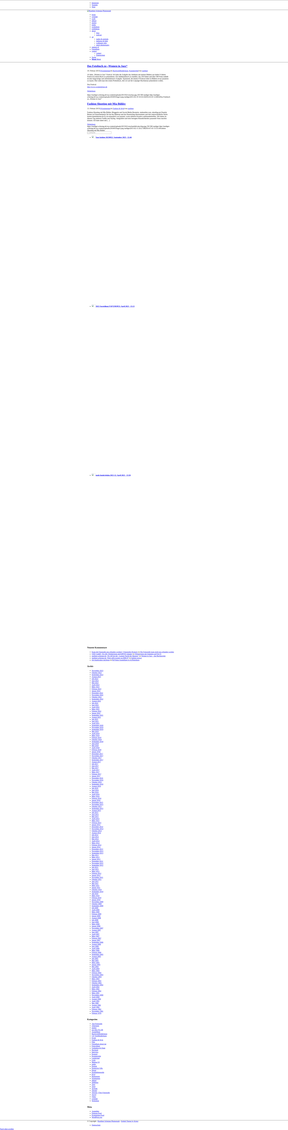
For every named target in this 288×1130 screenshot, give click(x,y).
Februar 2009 (96, 914)
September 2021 (97, 715)
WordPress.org (97, 1117)
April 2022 (95, 707)
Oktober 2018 (97, 740)
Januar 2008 (96, 926)
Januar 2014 (96, 847)
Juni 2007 (95, 932)
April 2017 (95, 770)
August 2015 (96, 810)
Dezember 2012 (97, 861)
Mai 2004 (95, 967)
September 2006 (97, 942)
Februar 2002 (96, 991)
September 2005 (97, 954)
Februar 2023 (96, 689)
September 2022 (97, 699)
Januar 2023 (96, 691)
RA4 (93, 1074)
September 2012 (97, 865)
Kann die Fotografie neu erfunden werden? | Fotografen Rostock (115, 652)
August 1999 (96, 999)
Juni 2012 (95, 869)
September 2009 (97, 906)
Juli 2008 (95, 920)
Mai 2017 (95, 768)
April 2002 (95, 987)
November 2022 (97, 695)
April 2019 (95, 733)
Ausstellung (96, 1032)
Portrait (94, 1066)
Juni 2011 (95, 881)
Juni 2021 (95, 721)
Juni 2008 (95, 922)
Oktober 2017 (97, 758)
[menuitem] (146, 15)
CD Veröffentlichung (99, 1036)
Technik (94, 1089)
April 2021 (95, 723)
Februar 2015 (96, 823)
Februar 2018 (96, 750)
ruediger (145, 71)
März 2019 (95, 735)
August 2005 (96, 956)
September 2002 (97, 985)
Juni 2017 (95, 766)
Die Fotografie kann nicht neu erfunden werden (157, 652)
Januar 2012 (96, 875)
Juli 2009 (95, 908)
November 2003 (97, 975)
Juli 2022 (95, 703)
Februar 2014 (96, 845)
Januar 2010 (96, 900)
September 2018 (97, 742)
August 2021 (96, 717)
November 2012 (97, 863)
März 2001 (95, 993)
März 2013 (95, 857)
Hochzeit (95, 1050)
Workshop (95, 1101)
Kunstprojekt (133, 71)
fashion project (136, 658)
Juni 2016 (95, 790)
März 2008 (95, 924)
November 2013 (97, 851)
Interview (95, 1052)
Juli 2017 (95, 764)
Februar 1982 (96, 1009)
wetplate (95, 1099)
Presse (94, 1070)
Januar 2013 (96, 859)
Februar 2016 (96, 798)
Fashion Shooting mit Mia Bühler (106, 103)
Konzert (94, 1054)
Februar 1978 (96, 1013)
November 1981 (97, 1011)
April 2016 (95, 794)
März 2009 (95, 912)
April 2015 (95, 819)
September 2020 (97, 725)
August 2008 (96, 918)
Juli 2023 (95, 679)
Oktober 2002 (97, 983)
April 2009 (95, 910)
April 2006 (95, 948)
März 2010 (95, 896)
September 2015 (97, 808)
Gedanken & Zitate (98, 1048)
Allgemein (95, 1026)
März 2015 (95, 821)
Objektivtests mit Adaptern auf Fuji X (148, 654)
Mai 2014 (95, 839)
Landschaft (96, 1058)
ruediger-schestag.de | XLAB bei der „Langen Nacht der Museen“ (115, 656)
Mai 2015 (95, 817)
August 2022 (96, 701)
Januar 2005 (96, 965)
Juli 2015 (95, 813)
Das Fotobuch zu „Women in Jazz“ (107, 66)
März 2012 (95, 871)
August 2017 (96, 762)
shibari (94, 1080)
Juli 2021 (95, 719)
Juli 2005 (95, 958)
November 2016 (97, 780)
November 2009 (97, 902)
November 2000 (97, 995)
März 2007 (95, 936)
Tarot (93, 1087)
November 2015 (97, 804)
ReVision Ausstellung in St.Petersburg (125, 660)
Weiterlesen (91, 91)
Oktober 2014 (97, 831)
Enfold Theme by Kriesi (129, 1121)
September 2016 (97, 784)
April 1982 (95, 1007)
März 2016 (95, 796)
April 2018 (95, 748)
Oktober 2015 (97, 806)
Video (94, 1097)
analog (94, 1028)
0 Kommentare (105, 71)
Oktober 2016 (97, 782)
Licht (93, 1060)
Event (94, 1038)
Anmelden (95, 1111)
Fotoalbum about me (99, 1044)
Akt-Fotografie (97, 1024)
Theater (94, 1091)
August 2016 (96, 786)
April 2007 (95, 934)
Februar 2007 (96, 938)
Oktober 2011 (96, 879)
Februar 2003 (96, 981)
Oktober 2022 (97, 697)
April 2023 (95, 685)
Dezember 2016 (97, 778)
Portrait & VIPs (97, 1068)
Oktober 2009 (97, 904)
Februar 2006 (96, 952)
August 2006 (96, 944)
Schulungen (96, 1078)
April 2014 (95, 841)
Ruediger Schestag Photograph (109, 1121)
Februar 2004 (96, 973)
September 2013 (97, 853)
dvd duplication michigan (101, 660)
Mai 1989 (95, 1003)
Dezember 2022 (97, 693)
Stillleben (95, 1082)
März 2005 (95, 963)
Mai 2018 (95, 746)
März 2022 (95, 709)
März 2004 (95, 971)
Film (93, 1042)
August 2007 (96, 930)
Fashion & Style (118, 108)
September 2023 (97, 675)
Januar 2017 (96, 776)
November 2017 (97, 756)
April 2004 (95, 969)
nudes (94, 1064)
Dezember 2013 (97, 849)
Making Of (96, 1062)
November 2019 (97, 727)
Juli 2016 (95, 788)
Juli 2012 (95, 867)
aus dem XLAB (97, 1030)
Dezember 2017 (97, 754)
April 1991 (95, 1001)
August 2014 (96, 833)
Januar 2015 (96, 825)
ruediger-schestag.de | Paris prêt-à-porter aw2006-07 (110, 658)
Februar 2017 (96, 774)
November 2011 (97, 877)
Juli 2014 (95, 835)
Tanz (93, 1085)
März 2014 (95, 843)
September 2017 (97, 760)
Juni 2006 (95, 946)
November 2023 (97, 671)
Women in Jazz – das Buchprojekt (153, 656)
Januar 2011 (96, 888)
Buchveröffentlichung (120, 71)
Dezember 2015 (97, 802)
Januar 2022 (96, 713)
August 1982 (96, 1005)
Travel (94, 1095)
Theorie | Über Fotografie (101, 1093)
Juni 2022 (95, 705)
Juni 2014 (95, 837)
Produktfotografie (98, 1072)
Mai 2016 (95, 792)
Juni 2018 (95, 744)
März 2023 (95, 687)
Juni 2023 (95, 681)
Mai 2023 (95, 683)
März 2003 (95, 979)
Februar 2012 (96, 873)
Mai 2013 (95, 855)
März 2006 (95, 950)
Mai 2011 (95, 883)
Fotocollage (96, 1046)
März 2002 (95, 989)
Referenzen (96, 1076)
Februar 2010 (96, 898)
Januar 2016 (96, 800)
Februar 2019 (96, 738)
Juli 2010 (95, 894)
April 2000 (95, 997)
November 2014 (97, 829)
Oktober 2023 (97, 673)
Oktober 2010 (97, 890)
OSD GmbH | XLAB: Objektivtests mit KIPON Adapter (112, 654)
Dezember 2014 (97, 827)
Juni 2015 (95, 815)
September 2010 (97, 892)
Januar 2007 (96, 940)
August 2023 (96, 677)
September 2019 (97, 729)
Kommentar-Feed (98, 1115)
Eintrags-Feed (97, 1113)
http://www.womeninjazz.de (97, 87)
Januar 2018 (96, 752)
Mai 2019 (95, 731)
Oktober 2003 (97, 977)
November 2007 (97, 928)
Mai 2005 (95, 961)
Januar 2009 (96, 916)
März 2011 (95, 885)
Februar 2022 (96, 711)
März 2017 (95, 772)
